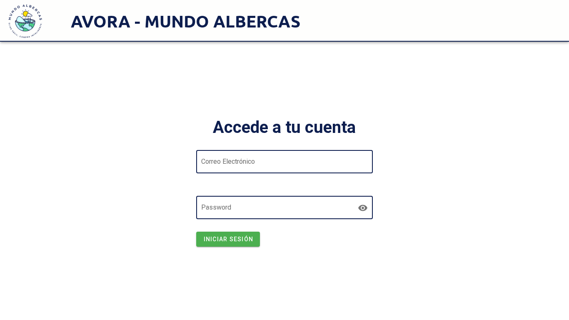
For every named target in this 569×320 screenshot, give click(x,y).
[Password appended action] (363, 208)
